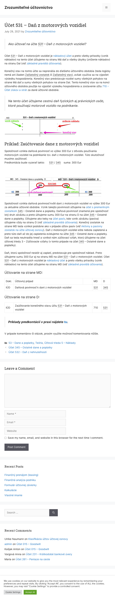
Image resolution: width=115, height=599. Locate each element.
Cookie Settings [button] (13, 592)
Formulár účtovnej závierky (20, 485)
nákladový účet (62, 55)
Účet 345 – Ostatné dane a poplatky (30, 347)
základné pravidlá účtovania (43, 63)
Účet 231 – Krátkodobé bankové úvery (49, 554)
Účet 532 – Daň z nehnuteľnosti (28, 352)
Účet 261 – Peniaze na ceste (33, 559)
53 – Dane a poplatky (21, 342)
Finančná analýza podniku (20, 480)
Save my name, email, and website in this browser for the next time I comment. (55, 437)
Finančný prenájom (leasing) (21, 474)
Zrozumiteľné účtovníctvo (28, 7)
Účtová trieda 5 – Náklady (60, 342)
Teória (39, 342)
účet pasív (59, 218)
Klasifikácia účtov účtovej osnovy (48, 539)
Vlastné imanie (13, 495)
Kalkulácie (10, 490)
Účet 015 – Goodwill (28, 544)
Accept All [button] (30, 592)
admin (8, 544)
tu (65, 322)
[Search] (53, 512)
